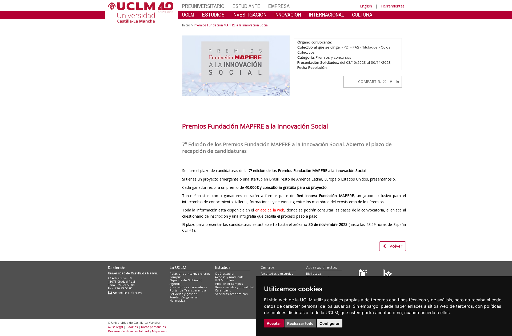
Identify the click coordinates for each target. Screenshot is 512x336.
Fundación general (184, 297)
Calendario (223, 290)
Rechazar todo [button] (300, 323)
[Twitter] (384, 81)
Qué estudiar (225, 273)
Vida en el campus (229, 284)
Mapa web (159, 331)
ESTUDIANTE (246, 6)
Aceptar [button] (274, 323)
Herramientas (393, 6)
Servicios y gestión (184, 294)
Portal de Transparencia (188, 290)
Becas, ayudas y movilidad (234, 287)
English (366, 6)
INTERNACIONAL (326, 14)
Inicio (186, 25)
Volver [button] (396, 246)
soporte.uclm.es (127, 292)
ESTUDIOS (213, 14)
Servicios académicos (231, 294)
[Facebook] (389, 81)
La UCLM (178, 267)
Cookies (132, 327)
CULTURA (362, 14)
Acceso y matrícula (229, 277)
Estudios (222, 267)
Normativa (177, 300)
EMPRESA (279, 6)
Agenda (175, 284)
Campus (176, 277)
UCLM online (224, 280)
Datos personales (153, 327)
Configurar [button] (329, 323)
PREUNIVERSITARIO (203, 6)
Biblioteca (313, 273)
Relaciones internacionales (190, 273)
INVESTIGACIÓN (249, 14)
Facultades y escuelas (277, 273)
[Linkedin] (396, 81)
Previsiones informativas (188, 287)
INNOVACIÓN (287, 14)
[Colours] (387, 274)
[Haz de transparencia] (364, 274)
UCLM (188, 14)
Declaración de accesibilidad (128, 331)
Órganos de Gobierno (186, 280)
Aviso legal (115, 327)
